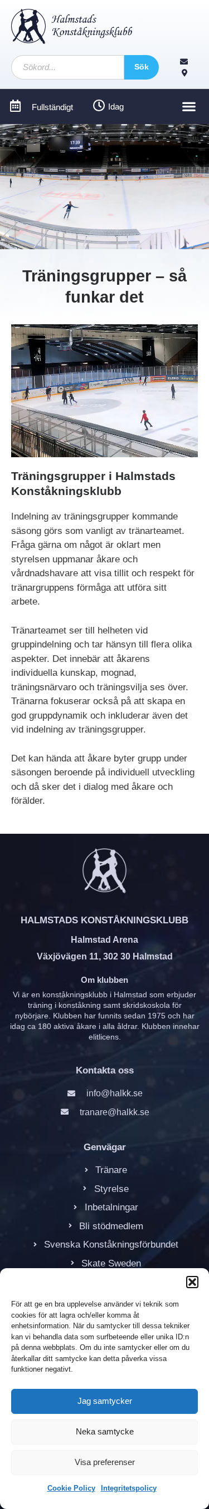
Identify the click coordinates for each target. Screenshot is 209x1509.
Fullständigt (52, 107)
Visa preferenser (105, 1462)
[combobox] (67, 67)
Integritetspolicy (129, 1488)
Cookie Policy (71, 1488)
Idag (116, 106)
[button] (192, 1282)
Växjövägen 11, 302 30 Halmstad (105, 956)
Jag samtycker (104, 1401)
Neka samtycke (105, 1431)
